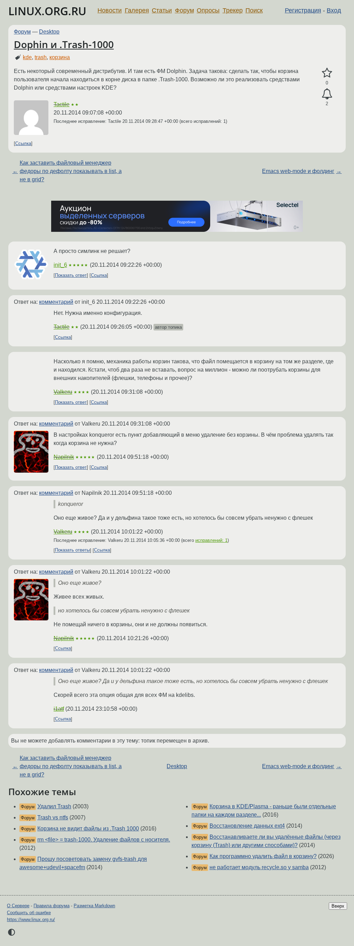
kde (27, 57)
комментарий (56, 302)
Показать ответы (72, 550)
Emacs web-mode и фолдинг (298, 171)
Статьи (162, 10)
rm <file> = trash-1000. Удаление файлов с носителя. (103, 840)
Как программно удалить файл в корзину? (263, 856)
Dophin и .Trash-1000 (64, 44)
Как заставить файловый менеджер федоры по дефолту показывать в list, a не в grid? (71, 171)
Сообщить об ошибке (29, 912)
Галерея (137, 10)
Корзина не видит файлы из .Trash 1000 (88, 828)
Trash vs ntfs (52, 817)
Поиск (254, 10)
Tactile (61, 104)
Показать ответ (71, 275)
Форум (184, 10)
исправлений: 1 (211, 540)
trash (41, 57)
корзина (59, 57)
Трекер (233, 10)
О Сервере (18, 905)
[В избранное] (327, 73)
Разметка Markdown (94, 905)
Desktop (49, 32)
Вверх (338, 906)
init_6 (60, 265)
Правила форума (51, 905)
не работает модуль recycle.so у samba (259, 867)
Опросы (208, 10)
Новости (109, 10)
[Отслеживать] (327, 94)
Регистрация (303, 10)
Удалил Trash (54, 806)
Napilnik (64, 457)
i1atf (59, 709)
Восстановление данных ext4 (247, 826)
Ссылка (23, 143)
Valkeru (63, 392)
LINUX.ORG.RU (47, 10)
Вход (334, 10)
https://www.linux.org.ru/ (31, 919)
